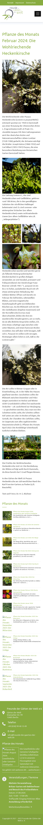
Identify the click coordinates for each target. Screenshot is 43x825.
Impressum (20, 3)
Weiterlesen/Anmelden (19, 807)
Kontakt (10, 3)
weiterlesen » (35, 770)
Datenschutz (31, 3)
